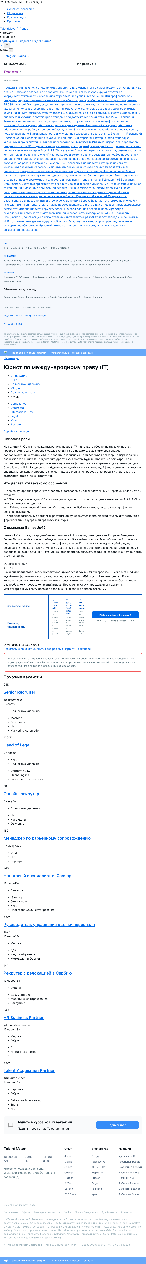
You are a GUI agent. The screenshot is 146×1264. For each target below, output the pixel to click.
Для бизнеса (109, 1212)
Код (2, 41)
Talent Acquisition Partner (29, 1070)
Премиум (13, 21)
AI (51, 41)
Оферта (26, 1212)
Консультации (16, 17)
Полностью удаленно (25, 384)
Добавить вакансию (20, 9)
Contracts (17, 407)
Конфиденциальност (46, 1212)
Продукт (9, 32)
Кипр (14, 380)
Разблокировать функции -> (115, 614)
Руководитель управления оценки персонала (49, 924)
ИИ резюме (15, 13)
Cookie (67, 1212)
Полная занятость (23, 392)
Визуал (10, 41)
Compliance (18, 403)
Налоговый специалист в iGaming (37, 875)
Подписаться (117, 1125)
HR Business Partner (24, 1017)
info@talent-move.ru (13, 315)
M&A (14, 420)
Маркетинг (10, 36)
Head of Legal (17, 745)
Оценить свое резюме (48, 649)
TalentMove (8, 28)
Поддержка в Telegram (35, 315)
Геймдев (34, 41)
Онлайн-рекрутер (21, 793)
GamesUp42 (19, 375)
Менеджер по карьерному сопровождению (47, 838)
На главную (11, 358)
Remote (16, 424)
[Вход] (2, 46)
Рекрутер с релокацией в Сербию (38, 973)
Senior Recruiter (19, 692)
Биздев (23, 41)
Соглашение (11, 1212)
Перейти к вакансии (17, 431)
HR (17, 41)
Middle (15, 388)
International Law (22, 412)
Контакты (126, 1212)
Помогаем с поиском (18, 649)
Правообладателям (86, 1212)
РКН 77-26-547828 (13, 324)
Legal (14, 416)
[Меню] (7, 45)
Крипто (45, 41)
